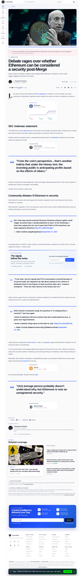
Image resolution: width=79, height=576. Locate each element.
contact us (31, 53)
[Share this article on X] (61, 87)
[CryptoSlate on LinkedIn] (14, 545)
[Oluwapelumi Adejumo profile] (10, 428)
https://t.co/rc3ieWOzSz (63, 323)
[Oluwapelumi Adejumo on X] (14, 434)
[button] (3, 42)
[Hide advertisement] (74, 571)
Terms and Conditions (35, 561)
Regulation (14, 57)
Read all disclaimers (42, 567)
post (48, 342)
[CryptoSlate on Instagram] (18, 545)
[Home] (9, 6)
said (36, 374)
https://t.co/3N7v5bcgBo (43, 228)
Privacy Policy (45, 561)
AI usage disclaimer (28, 484)
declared (25, 361)
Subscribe (69, 520)
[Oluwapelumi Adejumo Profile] (10, 82)
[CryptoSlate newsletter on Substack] (18, 541)
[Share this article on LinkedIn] (71, 87)
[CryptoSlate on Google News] (14, 541)
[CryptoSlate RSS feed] (10, 549)
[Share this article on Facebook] (65, 87)
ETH (36, 94)
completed (42, 94)
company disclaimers (69, 494)
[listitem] (11, 420)
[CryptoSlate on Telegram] (10, 545)
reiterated (54, 137)
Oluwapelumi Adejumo (21, 81)
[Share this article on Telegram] (68, 87)
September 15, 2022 (49, 232)
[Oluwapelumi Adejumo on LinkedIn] (16, 434)
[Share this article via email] (75, 87)
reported (26, 130)
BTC (22, 358)
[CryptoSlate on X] (10, 541)
